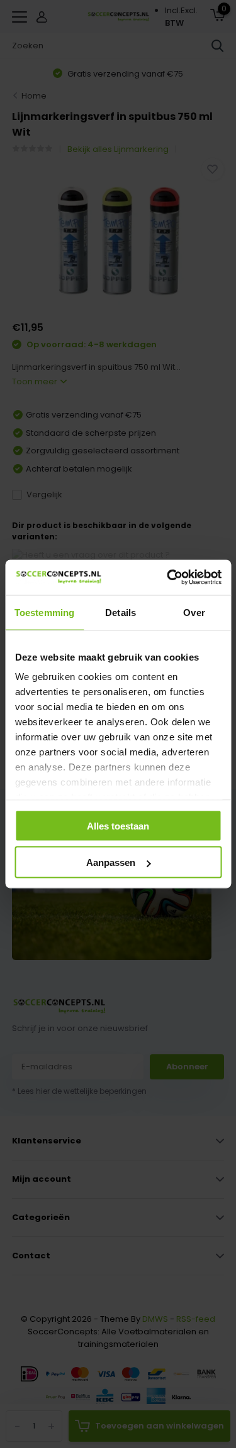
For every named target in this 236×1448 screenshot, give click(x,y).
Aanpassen (110, 862)
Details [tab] (120, 612)
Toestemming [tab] (44, 612)
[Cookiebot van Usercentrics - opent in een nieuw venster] (168, 578)
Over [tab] (194, 612)
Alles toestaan (118, 825)
